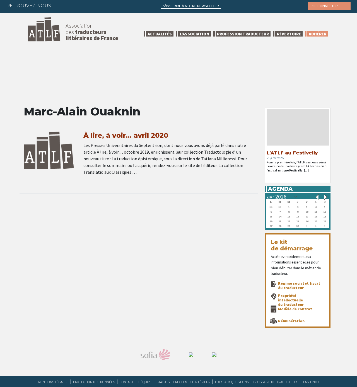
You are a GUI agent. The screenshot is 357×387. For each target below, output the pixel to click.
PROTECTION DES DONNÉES (94, 381)
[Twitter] (71, 5)
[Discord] (114, 5)
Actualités (160, 34)
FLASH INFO (310, 381)
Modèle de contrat (295, 308)
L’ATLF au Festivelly (292, 153)
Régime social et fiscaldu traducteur (299, 285)
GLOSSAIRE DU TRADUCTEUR (275, 381)
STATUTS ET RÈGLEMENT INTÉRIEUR (183, 381)
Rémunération (291, 320)
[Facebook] (60, 5)
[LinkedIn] (82, 5)
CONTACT (127, 381)
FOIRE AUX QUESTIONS (232, 381)
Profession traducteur (243, 34)
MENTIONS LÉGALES (53, 381)
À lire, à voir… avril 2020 (125, 135)
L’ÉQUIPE (145, 381)
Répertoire (289, 34)
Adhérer (317, 34)
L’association (194, 34)
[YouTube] (103, 5)
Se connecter (325, 5)
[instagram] (93, 5)
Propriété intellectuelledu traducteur (291, 300)
